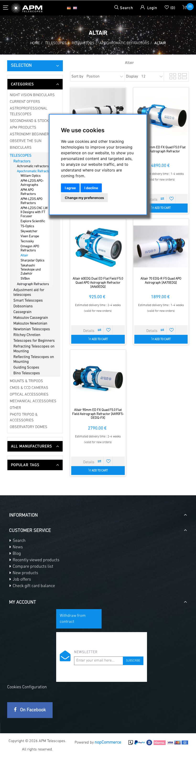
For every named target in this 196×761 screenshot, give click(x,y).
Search (19, 541)
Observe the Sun (25, 141)
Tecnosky (27, 241)
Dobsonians (23, 306)
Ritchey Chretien (26, 335)
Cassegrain (22, 312)
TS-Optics (27, 226)
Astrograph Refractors (33, 284)
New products (25, 573)
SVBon (25, 279)
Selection (21, 66)
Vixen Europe (30, 236)
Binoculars (21, 148)
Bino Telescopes (26, 373)
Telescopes (21, 156)
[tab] (35, 84)
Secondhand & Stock (29, 121)
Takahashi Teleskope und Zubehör (31, 270)
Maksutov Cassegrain (30, 318)
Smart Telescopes (28, 301)
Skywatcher (29, 231)
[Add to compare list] (162, 198)
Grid (172, 75)
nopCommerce (108, 742)
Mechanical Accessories (33, 401)
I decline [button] (91, 188)
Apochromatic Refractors (35, 171)
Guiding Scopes (26, 367)
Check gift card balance (33, 586)
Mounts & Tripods (26, 381)
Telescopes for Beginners (34, 341)
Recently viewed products (36, 560)
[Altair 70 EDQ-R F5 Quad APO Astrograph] (161, 246)
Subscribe (133, 660)
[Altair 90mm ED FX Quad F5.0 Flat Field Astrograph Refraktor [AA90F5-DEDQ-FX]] (97, 377)
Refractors (22, 161)
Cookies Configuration (27, 687)
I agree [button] (70, 188)
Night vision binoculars (32, 95)
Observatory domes (28, 427)
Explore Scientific (33, 221)
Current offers (25, 102)
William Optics (31, 176)
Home (35, 43)
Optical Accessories (29, 395)
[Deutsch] (69, 8)
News (17, 547)
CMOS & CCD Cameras (29, 388)
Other (15, 408)
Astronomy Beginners (30, 134)
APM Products (23, 128)
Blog (16, 554)
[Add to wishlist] (172, 198)
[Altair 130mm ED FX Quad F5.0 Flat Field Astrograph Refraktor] (161, 115)
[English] (75, 8)
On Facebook (32, 710)
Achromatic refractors (33, 166)
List (181, 75)
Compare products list (32, 567)
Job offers (21, 580)
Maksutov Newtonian (30, 323)
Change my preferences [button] (84, 198)
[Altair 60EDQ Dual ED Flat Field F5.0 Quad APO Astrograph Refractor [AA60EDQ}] (97, 246)
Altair (24, 255)
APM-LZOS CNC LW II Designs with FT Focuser (34, 212)
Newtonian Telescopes (31, 329)
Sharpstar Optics (32, 260)
